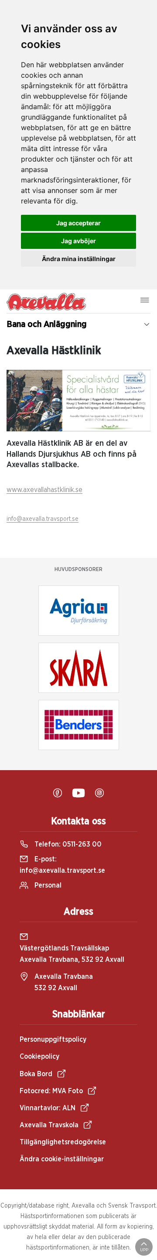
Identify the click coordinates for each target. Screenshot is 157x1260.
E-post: (62, 865)
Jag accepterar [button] (78, 223)
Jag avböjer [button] (78, 240)
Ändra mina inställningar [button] (79, 258)
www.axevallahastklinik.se (44, 489)
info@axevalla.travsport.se (42, 519)
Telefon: (67, 844)
